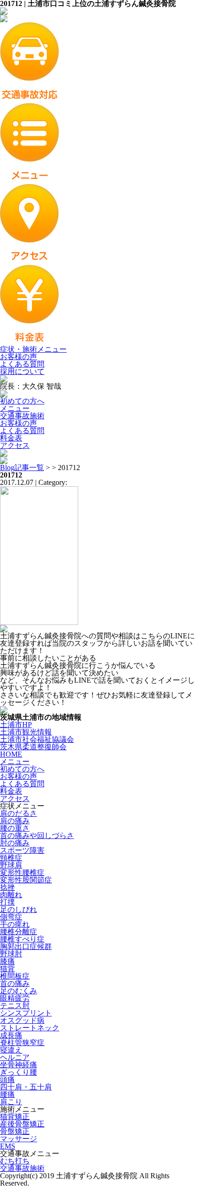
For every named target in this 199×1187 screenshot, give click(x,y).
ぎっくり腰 (18, 1072)
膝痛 (7, 961)
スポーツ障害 (22, 850)
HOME (11, 754)
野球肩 (11, 865)
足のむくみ (18, 991)
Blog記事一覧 (22, 467)
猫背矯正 (15, 1116)
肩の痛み (15, 821)
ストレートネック (29, 1028)
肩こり (11, 1102)
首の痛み (15, 983)
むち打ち (15, 1161)
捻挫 (7, 887)
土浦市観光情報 (26, 732)
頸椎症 (11, 858)
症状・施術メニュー (33, 349)
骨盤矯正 (15, 1131)
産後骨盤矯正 (22, 1124)
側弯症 (11, 917)
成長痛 (11, 1035)
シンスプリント (26, 1013)
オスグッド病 (22, 1020)
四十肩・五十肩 (26, 1087)
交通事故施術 (22, 416)
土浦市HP (16, 724)
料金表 (11, 438)
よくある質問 (22, 364)
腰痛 (7, 1094)
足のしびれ (18, 909)
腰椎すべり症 (22, 939)
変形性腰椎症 (22, 872)
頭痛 (7, 1079)
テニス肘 (15, 1006)
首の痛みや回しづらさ (37, 835)
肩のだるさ (18, 813)
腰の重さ (15, 828)
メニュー (15, 408)
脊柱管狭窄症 (22, 1042)
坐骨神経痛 (18, 1065)
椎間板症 (15, 976)
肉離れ (11, 895)
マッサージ (18, 1139)
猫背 (7, 969)
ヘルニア (15, 1057)
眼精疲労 (15, 998)
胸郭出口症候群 (26, 946)
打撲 (7, 902)
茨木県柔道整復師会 (33, 747)
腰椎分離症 (18, 932)
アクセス (15, 445)
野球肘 (11, 954)
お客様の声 (18, 357)
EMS (7, 1146)
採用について (22, 371)
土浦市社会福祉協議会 (37, 739)
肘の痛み (15, 843)
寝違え (11, 1050)
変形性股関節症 (26, 880)
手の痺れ (15, 924)
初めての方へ (22, 401)
